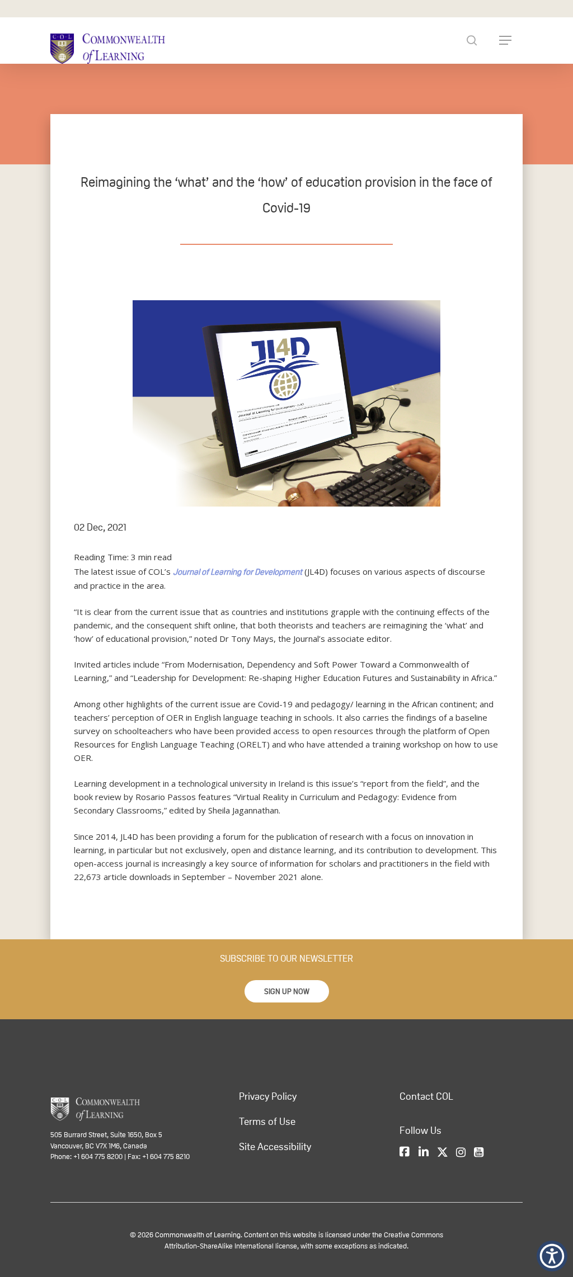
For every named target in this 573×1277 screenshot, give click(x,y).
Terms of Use (267, 1121)
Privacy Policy (268, 1096)
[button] (287, 991)
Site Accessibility (275, 1146)
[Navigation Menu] (505, 40)
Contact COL (426, 1096)
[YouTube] (478, 1153)
